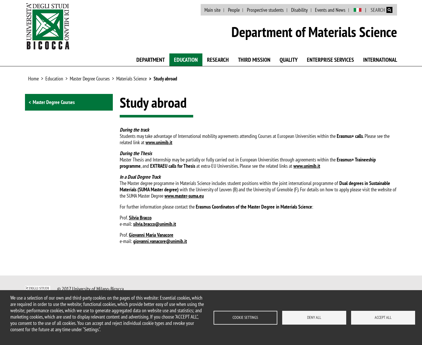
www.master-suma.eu (184, 195)
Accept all (383, 317)
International (380, 59)
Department (150, 59)
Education (186, 59)
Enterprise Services (330, 59)
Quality (289, 59)
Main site (212, 10)
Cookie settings (245, 317)
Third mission (254, 59)
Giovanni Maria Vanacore (151, 235)
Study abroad (165, 78)
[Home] (48, 26)
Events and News (330, 10)
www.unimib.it (159, 142)
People (234, 10)
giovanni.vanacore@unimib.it (160, 241)
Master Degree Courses (90, 78)
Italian (357, 10)
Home (33, 78)
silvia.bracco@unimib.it (154, 224)
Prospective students (265, 10)
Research (218, 59)
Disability (299, 10)
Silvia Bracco (140, 217)
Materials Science (131, 78)
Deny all (314, 317)
